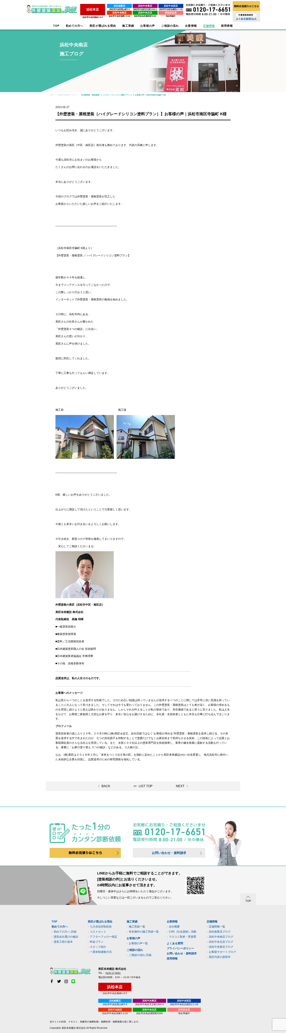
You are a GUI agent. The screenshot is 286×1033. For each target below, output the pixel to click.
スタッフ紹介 (98, 946)
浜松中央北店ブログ (221, 941)
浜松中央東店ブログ (221, 946)
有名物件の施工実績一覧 (144, 931)
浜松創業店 (119, 5)
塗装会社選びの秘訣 (66, 936)
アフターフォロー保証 (103, 936)
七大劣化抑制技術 (101, 926)
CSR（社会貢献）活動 (182, 931)
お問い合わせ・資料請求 (169, 853)
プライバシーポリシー (180, 948)
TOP (56, 25)
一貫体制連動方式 (101, 951)
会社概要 (174, 926)
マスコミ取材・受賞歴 (182, 936)
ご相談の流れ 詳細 (140, 955)
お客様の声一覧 (138, 943)
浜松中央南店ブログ (221, 936)
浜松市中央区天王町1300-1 (145, 9)
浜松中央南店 (119, 12)
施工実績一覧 (137, 926)
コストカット (98, 931)
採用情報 (172, 958)
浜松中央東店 (145, 5)
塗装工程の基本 (63, 941)
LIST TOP (146, 786)
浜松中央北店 (145, 12)
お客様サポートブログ (222, 951)
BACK (106, 786)
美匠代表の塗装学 (220, 956)
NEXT (180, 786)
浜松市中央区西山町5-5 (119, 9)
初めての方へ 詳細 (65, 931)
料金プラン (97, 941)
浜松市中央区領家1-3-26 (119, 16)
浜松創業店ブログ (220, 931)
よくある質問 (175, 943)
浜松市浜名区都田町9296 (145, 16)
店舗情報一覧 (217, 926)
